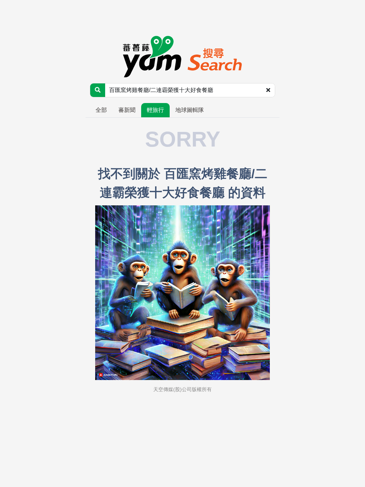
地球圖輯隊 (189, 110)
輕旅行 (155, 110)
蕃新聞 (126, 110)
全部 (101, 110)
